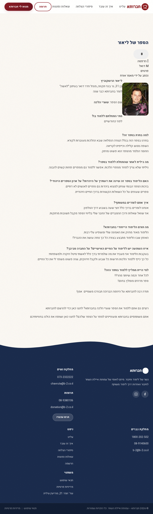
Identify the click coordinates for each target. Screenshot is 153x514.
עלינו (122, 6)
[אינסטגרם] (136, 394)
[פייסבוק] (145, 394)
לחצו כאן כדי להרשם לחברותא (64, 308)
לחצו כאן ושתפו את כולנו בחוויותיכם (52, 316)
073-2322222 (65, 377)
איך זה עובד (106, 6)
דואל (142, 66)
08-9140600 (141, 444)
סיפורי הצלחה (84, 6)
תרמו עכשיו (63, 417)
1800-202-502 (140, 437)
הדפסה (142, 61)
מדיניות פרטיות (65, 487)
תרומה (43, 7)
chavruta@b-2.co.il (62, 384)
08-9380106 (66, 400)
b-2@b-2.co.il (141, 450)
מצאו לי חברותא (18, 7)
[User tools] (141, 54)
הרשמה (69, 463)
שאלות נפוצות (61, 6)
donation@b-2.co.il (62, 407)
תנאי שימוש (66, 480)
